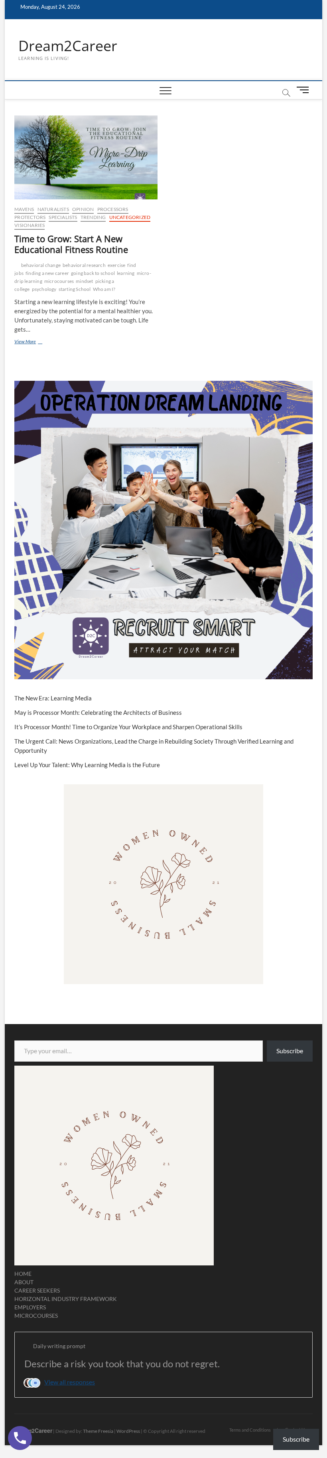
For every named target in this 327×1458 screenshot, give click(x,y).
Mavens (24, 209)
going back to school (93, 273)
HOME (23, 1273)
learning (126, 273)
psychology (44, 289)
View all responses (69, 1382)
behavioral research (84, 265)
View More (36, 342)
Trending (93, 217)
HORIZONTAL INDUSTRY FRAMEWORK (65, 1298)
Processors (112, 209)
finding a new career (47, 273)
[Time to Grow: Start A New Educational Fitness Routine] (86, 157)
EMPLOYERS (30, 1307)
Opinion (83, 209)
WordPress (128, 1431)
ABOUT (23, 1282)
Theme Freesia (98, 1431)
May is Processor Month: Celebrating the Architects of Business (98, 712)
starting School (75, 289)
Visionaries (29, 225)
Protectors (29, 217)
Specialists (63, 217)
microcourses (59, 281)
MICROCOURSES (36, 1315)
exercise (117, 265)
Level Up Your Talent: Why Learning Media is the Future (87, 764)
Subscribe (289, 1050)
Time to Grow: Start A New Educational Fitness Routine (71, 244)
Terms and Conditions (250, 1429)
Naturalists (53, 209)
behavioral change (41, 265)
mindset (84, 281)
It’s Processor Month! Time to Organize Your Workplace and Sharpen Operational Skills (128, 726)
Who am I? (104, 289)
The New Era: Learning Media (53, 698)
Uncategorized (130, 217)
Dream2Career (67, 46)
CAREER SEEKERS (37, 1290)
